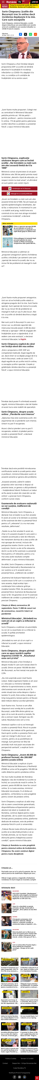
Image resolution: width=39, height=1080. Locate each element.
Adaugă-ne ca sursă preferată (21, 194)
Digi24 (23, 339)
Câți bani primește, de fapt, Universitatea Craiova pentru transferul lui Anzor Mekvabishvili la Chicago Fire (9, 985)
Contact (5, 1063)
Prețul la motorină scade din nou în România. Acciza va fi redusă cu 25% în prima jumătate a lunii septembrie (24, 6)
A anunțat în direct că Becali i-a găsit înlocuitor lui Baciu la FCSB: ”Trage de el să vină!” (29, 1034)
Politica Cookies (11, 1058)
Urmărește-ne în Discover (21, 188)
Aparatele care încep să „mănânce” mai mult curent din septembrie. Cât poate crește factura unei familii (9, 1001)
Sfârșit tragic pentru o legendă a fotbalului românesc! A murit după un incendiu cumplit (19, 879)
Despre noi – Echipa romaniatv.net (24, 1063)
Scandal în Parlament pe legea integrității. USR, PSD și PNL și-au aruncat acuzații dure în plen (9, 969)
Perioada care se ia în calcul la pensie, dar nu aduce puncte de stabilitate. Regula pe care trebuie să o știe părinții (19, 872)
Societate (15, 891)
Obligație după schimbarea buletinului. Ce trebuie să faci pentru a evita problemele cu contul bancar (29, 985)
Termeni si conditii (27, 1058)
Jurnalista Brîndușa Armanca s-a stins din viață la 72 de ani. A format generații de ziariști (9, 1034)
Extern (14, 917)
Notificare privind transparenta (19, 1073)
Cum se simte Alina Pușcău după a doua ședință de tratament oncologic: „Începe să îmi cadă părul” (24, 947)
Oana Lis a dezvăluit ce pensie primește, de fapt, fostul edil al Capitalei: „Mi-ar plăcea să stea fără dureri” (24, 909)
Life (13, 904)
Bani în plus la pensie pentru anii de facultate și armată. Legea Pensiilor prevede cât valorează (9, 1050)
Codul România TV (19, 1068)
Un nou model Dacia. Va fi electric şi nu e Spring (29, 1017)
